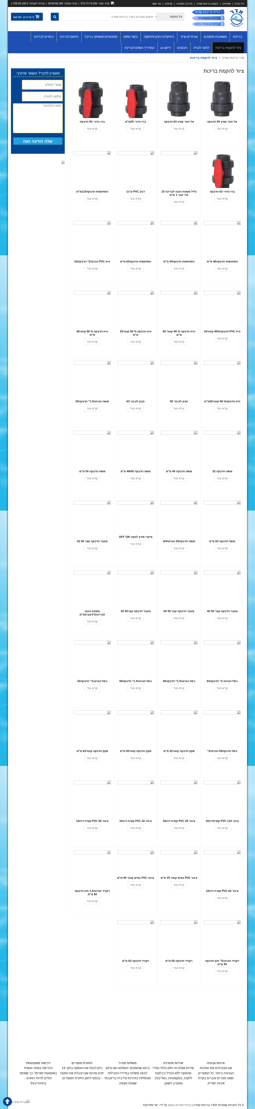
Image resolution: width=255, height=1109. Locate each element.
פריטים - (27, 17)
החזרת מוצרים (82, 1063)
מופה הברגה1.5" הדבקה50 (92, 401)
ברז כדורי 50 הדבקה (92, 121)
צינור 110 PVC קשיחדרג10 (222, 821)
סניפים (168, 3)
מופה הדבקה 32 (222, 471)
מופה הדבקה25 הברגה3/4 (179, 541)
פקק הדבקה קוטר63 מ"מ (92, 751)
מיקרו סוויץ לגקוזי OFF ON (135, 536)
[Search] (55, 17)
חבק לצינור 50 (179, 401)
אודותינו (226, 3)
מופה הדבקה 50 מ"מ (92, 471)
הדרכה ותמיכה (184, 3)
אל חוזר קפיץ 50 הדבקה (222, 121)
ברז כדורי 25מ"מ (135, 121)
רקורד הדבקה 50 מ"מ (178, 960)
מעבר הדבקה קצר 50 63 (179, 611)
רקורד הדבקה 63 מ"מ (135, 960)
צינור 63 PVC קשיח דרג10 (222, 890)
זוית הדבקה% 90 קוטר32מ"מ (222, 401)
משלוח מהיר (128, 1063)
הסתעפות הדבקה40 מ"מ (222, 261)
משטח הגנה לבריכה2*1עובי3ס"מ (92, 613)
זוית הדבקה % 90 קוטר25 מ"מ (135, 333)
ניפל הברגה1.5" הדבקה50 (135, 681)
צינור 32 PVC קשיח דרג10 (135, 821)
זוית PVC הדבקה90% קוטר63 (222, 331)
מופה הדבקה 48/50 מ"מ (136, 471)
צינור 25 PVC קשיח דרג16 (179, 821)
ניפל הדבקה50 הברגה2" (222, 751)
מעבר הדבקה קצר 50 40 (222, 611)
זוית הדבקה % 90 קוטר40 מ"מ (92, 333)
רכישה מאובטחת (38, 1063)
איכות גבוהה (216, 1063)
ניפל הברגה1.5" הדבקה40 (179, 681)
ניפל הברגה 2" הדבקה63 (222, 681)
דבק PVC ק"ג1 (135, 191)
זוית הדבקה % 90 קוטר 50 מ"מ (179, 333)
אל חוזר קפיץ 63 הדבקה (179, 121)
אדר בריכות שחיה (233, 57)
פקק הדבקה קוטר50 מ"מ (135, 751)
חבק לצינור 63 (136, 401)
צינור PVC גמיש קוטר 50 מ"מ (135, 877)
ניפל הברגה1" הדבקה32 (92, 681)
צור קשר (156, 3)
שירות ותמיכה (173, 1063)
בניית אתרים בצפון (179, 1105)
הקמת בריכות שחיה (207, 3)
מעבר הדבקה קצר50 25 (136, 611)
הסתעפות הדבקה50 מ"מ (178, 261)
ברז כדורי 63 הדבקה (222, 191)
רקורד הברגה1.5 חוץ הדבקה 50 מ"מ (92, 892)
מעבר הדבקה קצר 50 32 (92, 541)
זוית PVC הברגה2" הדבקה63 (92, 261)
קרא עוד (222, 128)
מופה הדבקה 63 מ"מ (222, 541)
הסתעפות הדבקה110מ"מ (92, 191)
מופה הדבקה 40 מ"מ (179, 471)
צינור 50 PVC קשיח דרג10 (92, 821)
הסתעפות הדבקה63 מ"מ (135, 261)
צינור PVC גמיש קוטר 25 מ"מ (179, 877)
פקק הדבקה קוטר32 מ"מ (179, 751)
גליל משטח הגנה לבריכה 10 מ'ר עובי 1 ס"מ (179, 193)
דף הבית (239, 3)
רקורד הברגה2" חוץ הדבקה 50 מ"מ (222, 962)
